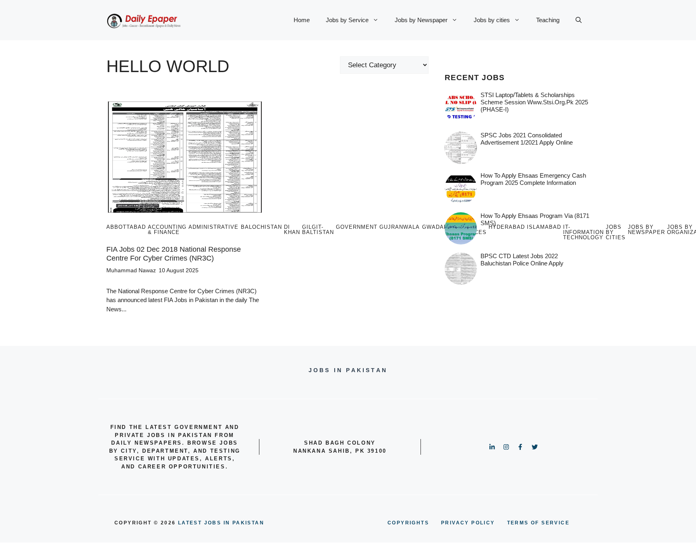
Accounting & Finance (167, 229)
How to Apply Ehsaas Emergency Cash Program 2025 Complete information (533, 179)
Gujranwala (399, 227)
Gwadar (435, 227)
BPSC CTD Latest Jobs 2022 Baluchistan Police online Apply (522, 260)
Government (356, 227)
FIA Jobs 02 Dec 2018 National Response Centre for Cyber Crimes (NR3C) (173, 253)
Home (302, 20)
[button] (579, 20)
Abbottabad (126, 227)
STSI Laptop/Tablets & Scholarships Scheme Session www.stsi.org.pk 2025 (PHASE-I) (534, 102)
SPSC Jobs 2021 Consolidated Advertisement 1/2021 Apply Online (527, 139)
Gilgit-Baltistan (318, 229)
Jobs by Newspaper (421, 20)
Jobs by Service (347, 20)
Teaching (547, 20)
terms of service (538, 523)
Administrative (213, 227)
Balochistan (261, 227)
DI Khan (292, 229)
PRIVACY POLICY (468, 523)
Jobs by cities (492, 20)
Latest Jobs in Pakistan (221, 523)
